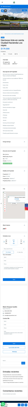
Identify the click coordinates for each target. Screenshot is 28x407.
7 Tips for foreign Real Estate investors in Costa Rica (13, 382)
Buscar (4, 360)
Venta (2, 37)
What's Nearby (6, 225)
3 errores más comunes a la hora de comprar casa (12, 378)
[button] (3, 404)
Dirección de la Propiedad (9, 151)
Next (23, 241)
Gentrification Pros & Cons (8, 380)
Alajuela (10, 156)
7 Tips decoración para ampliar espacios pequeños (13, 376)
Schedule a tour (7, 236)
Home (2, 33)
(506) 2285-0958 (8, 311)
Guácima (4, 51)
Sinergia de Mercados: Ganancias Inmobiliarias (12, 374)
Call (14, 347)
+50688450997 (7, 313)
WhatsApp (14, 351)
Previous (4, 241)
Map (4, 188)
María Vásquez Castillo (10, 307)
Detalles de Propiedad (8, 171)
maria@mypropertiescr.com (10, 315)
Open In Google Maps (7, 163)
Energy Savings (7, 141)
